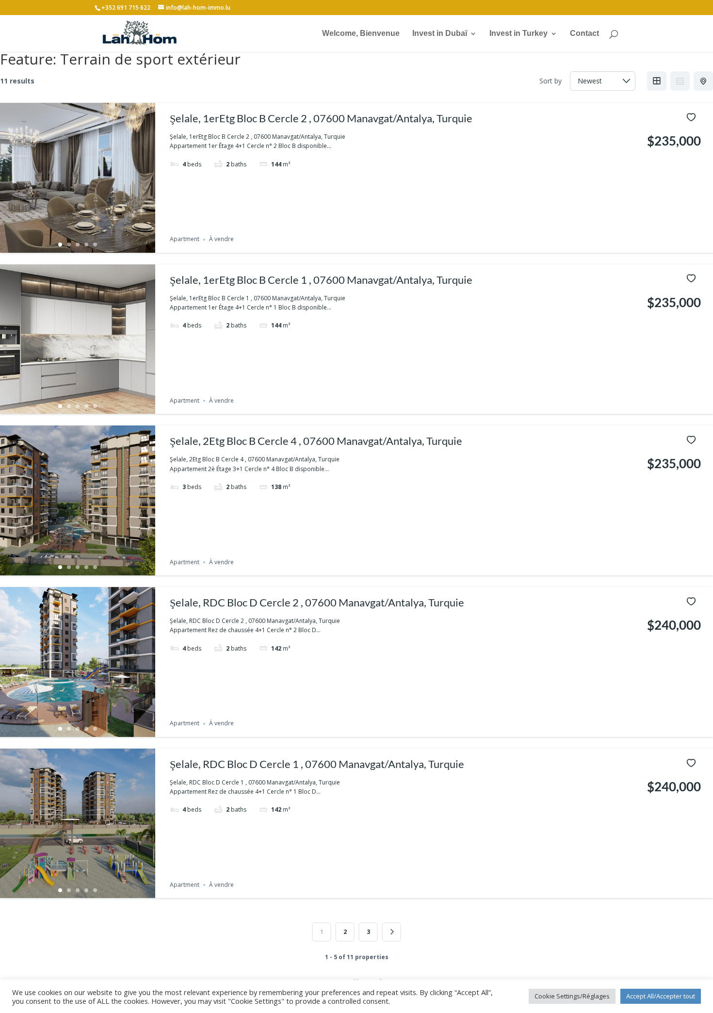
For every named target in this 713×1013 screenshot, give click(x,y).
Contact (584, 33)
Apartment (184, 239)
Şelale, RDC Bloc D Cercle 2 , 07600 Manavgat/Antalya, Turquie (317, 602)
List (680, 81)
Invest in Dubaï (439, 33)
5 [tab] (95, 244)
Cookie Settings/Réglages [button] (572, 996)
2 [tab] (69, 244)
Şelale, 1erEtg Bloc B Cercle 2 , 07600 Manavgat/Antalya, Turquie (321, 118)
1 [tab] (60, 244)
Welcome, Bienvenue (361, 33)
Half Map (703, 81)
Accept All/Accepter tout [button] (660, 996)
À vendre (221, 239)
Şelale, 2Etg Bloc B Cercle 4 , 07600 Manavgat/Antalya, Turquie (316, 440)
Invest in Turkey (518, 33)
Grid (656, 81)
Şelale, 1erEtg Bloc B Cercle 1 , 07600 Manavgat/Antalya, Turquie (321, 279)
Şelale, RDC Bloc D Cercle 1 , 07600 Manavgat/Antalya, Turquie (317, 763)
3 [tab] (78, 244)
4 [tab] (86, 244)
